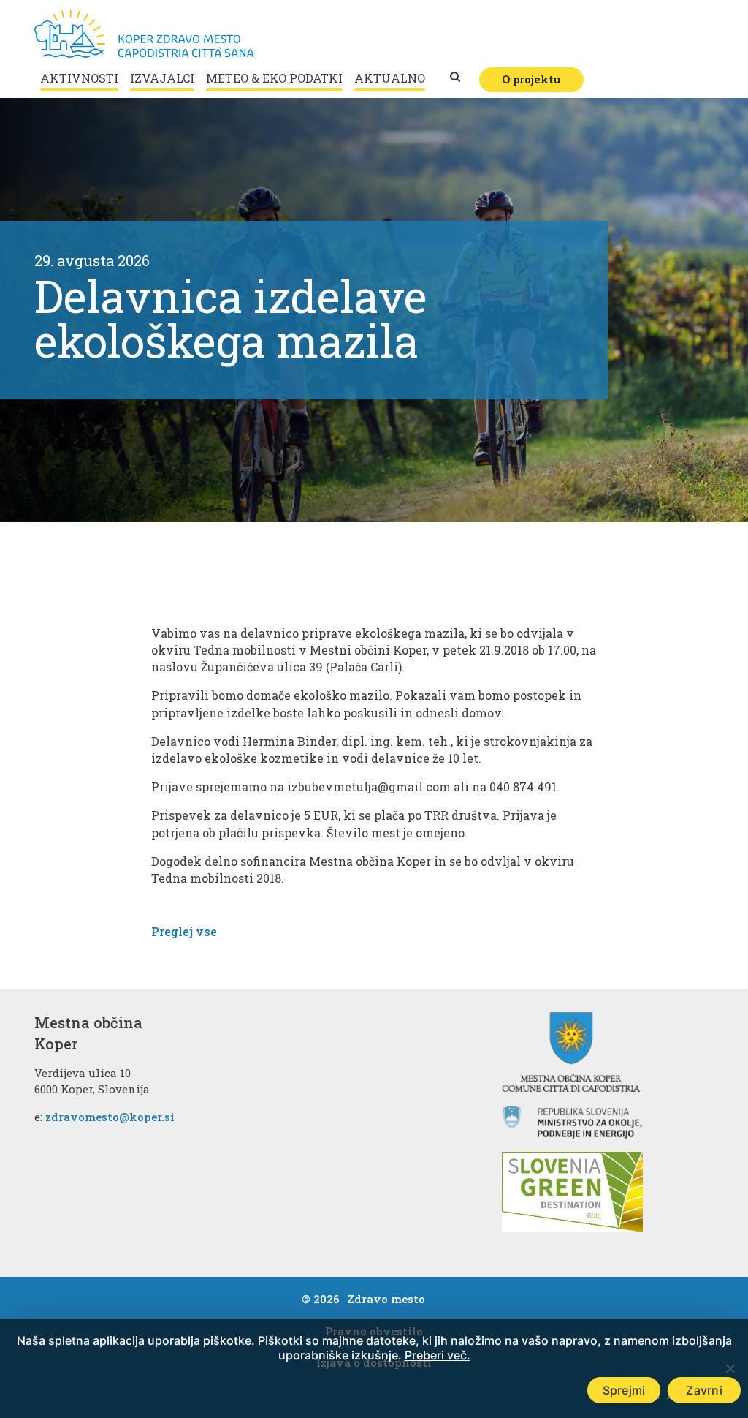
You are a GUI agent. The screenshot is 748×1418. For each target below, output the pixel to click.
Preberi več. (437, 1355)
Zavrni (704, 1390)
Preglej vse (184, 931)
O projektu (531, 79)
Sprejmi (624, 1390)
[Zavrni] (729, 1368)
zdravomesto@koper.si (110, 1116)
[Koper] (143, 33)
